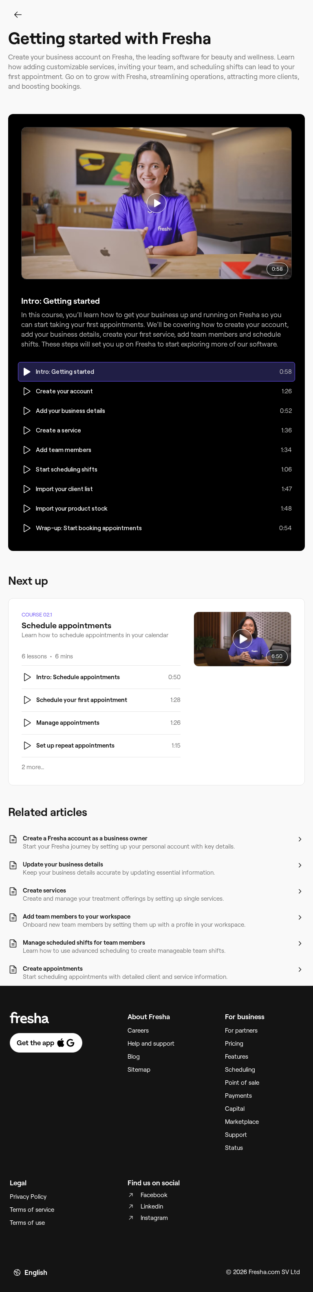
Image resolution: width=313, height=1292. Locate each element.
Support (236, 1135)
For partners (241, 1030)
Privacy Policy (28, 1196)
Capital (235, 1109)
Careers (138, 1030)
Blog (134, 1056)
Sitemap (139, 1069)
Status (234, 1148)
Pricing (234, 1043)
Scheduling (240, 1069)
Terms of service (32, 1209)
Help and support (151, 1043)
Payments (238, 1095)
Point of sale (242, 1082)
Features (236, 1056)
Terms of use (27, 1223)
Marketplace (242, 1122)
